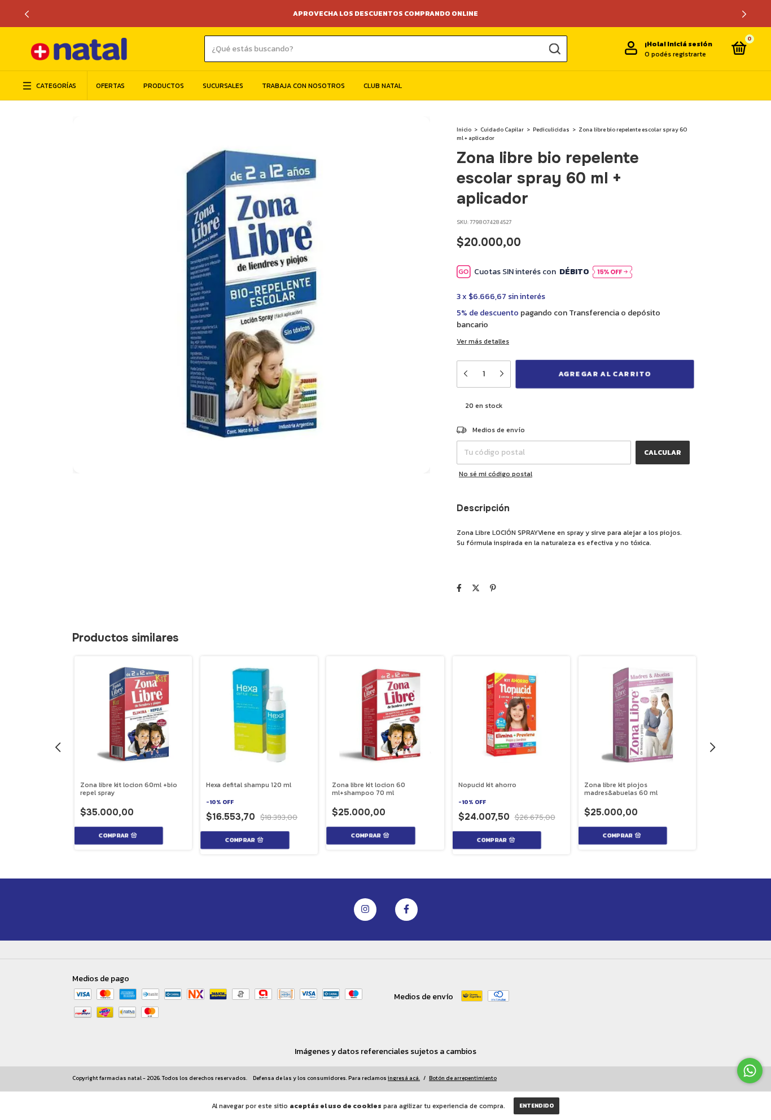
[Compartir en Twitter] (476, 588)
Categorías (56, 86)
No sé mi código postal (495, 474)
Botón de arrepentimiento (463, 1078)
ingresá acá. (404, 1078)
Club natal (382, 86)
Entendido (536, 1105)
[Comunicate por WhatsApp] (750, 1070)
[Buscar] (553, 48)
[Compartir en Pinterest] (493, 588)
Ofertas (110, 86)
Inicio (464, 129)
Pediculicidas (551, 129)
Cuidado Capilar (502, 129)
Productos (163, 86)
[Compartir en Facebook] (459, 588)
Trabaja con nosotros (303, 86)
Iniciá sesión (689, 44)
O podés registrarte (675, 54)
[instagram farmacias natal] (365, 909)
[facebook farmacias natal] (406, 909)
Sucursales (223, 86)
